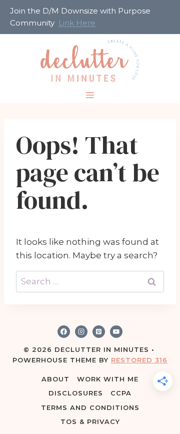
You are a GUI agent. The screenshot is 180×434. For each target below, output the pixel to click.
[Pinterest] (99, 331)
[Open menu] (90, 95)
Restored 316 (139, 360)
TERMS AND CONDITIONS (90, 407)
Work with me (107, 379)
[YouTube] (116, 331)
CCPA (121, 393)
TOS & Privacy (90, 421)
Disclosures (75, 393)
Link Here (77, 23)
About (56, 379)
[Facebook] (64, 331)
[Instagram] (81, 331)
